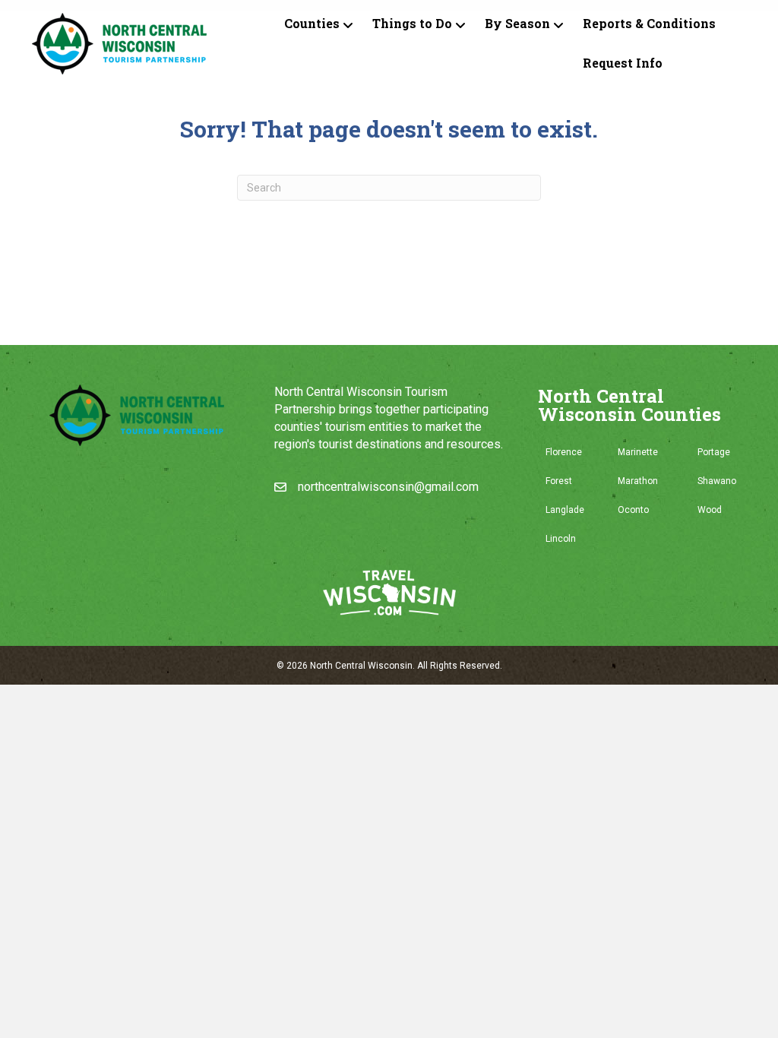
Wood (709, 510)
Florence (564, 452)
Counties (312, 23)
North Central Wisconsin (361, 665)
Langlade (565, 510)
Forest (559, 481)
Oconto (633, 510)
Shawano (716, 481)
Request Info (623, 63)
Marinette (638, 452)
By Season (517, 23)
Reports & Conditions (649, 23)
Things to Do (412, 23)
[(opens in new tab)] (389, 591)
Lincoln (561, 538)
